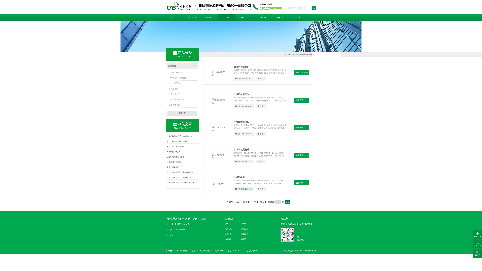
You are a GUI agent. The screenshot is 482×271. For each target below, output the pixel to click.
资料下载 (280, 18)
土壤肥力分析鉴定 (176, 73)
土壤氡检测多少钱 (174, 152)
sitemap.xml (312, 251)
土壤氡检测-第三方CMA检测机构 (179, 136)
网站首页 (174, 18)
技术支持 (245, 18)
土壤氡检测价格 (241, 149)
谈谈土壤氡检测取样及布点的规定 (180, 172)
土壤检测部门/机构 (176, 99)
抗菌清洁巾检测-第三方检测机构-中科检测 (182, 183)
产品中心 (292, 55)
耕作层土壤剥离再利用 (178, 78)
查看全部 (182, 113)
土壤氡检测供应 (241, 122)
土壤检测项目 (174, 105)
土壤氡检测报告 (241, 94)
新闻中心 (209, 18)
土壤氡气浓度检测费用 (175, 157)
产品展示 (227, 18)
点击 (195, 66)
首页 (286, 55)
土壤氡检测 (173, 89)
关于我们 (192, 18)
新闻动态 (244, 229)
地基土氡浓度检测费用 (175, 147)
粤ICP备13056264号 (240, 251)
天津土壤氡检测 (173, 167)
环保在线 (303, 251)
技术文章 (228, 234)
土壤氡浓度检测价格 (175, 162)
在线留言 (262, 18)
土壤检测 (172, 66)
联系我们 (297, 18)
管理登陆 (287, 251)
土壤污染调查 (174, 83)
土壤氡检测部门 (241, 66)
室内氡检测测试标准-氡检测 (178, 141)
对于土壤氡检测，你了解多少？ (179, 177)
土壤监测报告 (174, 94)
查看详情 (299, 72)
